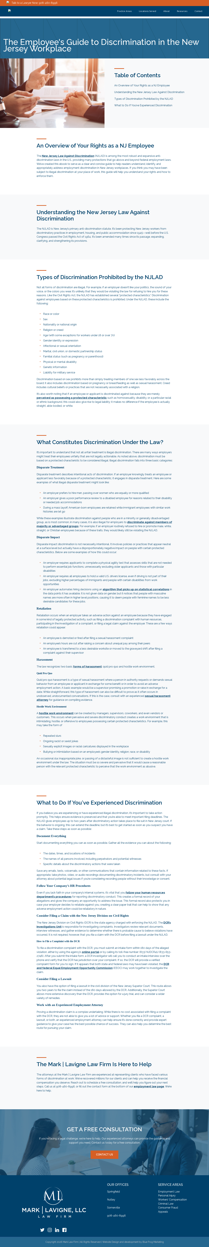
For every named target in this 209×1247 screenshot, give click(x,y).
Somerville (113, 1207)
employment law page (149, 1086)
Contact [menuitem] (198, 11)
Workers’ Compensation (172, 1199)
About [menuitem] (166, 11)
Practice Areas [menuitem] (124, 11)
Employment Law (169, 1191)
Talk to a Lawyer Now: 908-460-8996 (34, 2)
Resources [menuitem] (182, 11)
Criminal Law (166, 1203)
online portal (90, 952)
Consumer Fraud (168, 1207)
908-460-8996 (116, 1215)
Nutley (111, 1199)
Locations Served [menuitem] (147, 11)
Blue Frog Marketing (153, 1242)
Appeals (163, 1211)
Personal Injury (167, 1195)
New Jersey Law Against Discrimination (68, 155)
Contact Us (104, 1154)
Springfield (113, 1191)
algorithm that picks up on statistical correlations (136, 589)
